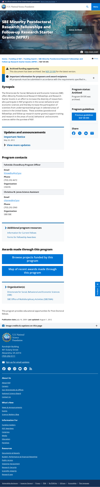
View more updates (18, 145)
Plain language (84, 483)
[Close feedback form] (97, 284)
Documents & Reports (11, 453)
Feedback (97, 291)
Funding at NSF (15, 59)
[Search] (87, 6)
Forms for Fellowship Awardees (21, 237)
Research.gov (7, 474)
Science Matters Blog (10, 414)
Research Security (9, 467)
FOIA (44, 483)
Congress (6, 432)
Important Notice (14, 136)
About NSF (6, 383)
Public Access (7, 460)
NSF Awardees (8, 428)
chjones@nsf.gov (11, 200)
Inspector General (26, 483)
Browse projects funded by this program (32, 259)
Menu (95, 7)
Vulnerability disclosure (10, 483)
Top (95, 310)
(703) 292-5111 (8, 356)
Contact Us (6, 397)
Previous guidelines (84, 116)
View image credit (91, 52)
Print (96, 58)
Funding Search (30, 59)
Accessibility (72, 483)
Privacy (37, 483)
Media (4, 435)
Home (4, 59)
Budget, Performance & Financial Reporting (19, 457)
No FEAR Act (53, 483)
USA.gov (62, 483)
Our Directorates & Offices (12, 390)
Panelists (5, 443)
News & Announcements (12, 407)
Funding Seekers (8, 425)
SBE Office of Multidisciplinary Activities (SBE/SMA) (30, 299)
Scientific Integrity (9, 471)
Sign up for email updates (17, 362)
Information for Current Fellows (21, 232)
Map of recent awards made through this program (33, 270)
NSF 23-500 (51, 71)
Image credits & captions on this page (24, 325)
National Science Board (11, 393)
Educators (6, 439)
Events (4, 411)
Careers (5, 386)
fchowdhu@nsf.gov (12, 173)
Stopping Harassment (11, 464)
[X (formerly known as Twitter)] (9, 369)
